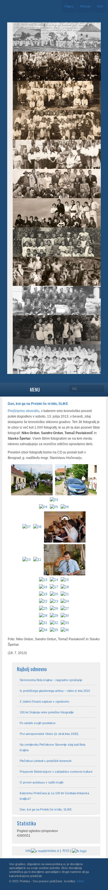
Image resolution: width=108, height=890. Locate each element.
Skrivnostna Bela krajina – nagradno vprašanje (51, 680)
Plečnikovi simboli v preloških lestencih (45, 761)
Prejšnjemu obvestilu (23, 411)
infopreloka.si (42, 851)
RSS (100, 6)
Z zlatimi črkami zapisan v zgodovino (44, 701)
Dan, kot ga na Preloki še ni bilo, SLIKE (46, 809)
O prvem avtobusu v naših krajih (41, 782)
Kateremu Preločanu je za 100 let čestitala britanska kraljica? (54, 795)
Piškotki (85, 6)
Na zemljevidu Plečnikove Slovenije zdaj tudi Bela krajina (52, 747)
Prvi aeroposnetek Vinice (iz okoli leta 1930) (49, 733)
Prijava (69, 6)
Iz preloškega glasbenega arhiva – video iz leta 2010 (55, 690)
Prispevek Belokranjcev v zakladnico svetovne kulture (56, 771)
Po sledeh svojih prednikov (38, 723)
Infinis (80, 881)
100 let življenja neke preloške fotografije (47, 712)
